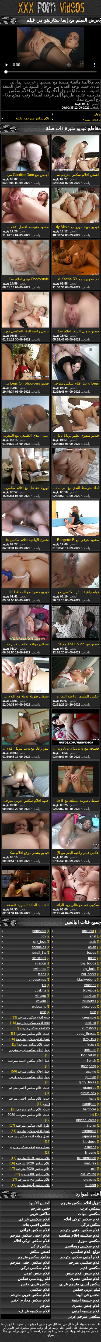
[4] (93, 952)
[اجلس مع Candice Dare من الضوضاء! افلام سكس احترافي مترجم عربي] (25, 153)
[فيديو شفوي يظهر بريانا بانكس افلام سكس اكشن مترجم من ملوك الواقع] (75, 414)
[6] (94, 947)
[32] (32, 1174)
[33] (31, 1017)
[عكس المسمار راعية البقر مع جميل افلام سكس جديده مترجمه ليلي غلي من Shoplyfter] (75, 675)
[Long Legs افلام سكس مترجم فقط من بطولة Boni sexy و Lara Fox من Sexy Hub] (75, 362)
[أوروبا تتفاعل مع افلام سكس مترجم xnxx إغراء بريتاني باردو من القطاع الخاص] (25, 466)
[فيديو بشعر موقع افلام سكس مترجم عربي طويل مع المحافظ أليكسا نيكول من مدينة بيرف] (25, 831)
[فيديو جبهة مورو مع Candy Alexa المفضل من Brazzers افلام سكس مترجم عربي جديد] (75, 206)
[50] (30, 1071)
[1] (94, 942)
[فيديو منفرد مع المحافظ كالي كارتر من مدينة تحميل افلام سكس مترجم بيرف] (25, 571)
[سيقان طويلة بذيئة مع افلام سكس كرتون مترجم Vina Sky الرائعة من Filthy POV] (25, 675)
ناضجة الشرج (91, 119)
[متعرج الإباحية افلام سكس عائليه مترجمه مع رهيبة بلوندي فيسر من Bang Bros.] (25, 518)
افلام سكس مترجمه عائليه (33, 118)
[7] (91, 1109)
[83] (30, 1109)
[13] (91, 931)
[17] (31, 1028)
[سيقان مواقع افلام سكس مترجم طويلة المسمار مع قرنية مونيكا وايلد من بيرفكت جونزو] (25, 623)
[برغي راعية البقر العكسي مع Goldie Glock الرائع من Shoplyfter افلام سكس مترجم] (25, 310)
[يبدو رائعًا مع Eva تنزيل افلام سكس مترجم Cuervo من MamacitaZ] (25, 727)
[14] (95, 1115)
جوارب (96, 114)
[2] (91, 1001)
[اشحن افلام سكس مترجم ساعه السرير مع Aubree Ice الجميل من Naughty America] (75, 153)
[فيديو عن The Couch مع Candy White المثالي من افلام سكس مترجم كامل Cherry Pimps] (75, 623)
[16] (30, 1023)
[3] (94, 958)
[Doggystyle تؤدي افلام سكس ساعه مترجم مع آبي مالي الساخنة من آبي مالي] (25, 258)
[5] (95, 936)
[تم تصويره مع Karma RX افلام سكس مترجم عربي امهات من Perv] (75, 258)
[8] (91, 1028)
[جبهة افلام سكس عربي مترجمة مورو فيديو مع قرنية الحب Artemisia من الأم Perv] (25, 779)
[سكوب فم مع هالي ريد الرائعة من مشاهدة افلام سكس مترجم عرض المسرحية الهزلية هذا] (75, 884)
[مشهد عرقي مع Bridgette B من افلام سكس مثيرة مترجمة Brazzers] (75, 518)
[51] (30, 1131)
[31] (29, 1090)
